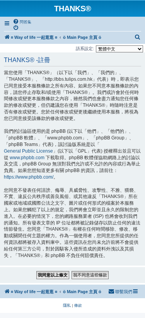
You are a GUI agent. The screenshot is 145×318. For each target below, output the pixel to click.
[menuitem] (22, 22)
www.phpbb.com (27, 157)
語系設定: (85, 48)
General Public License (28, 151)
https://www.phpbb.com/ (28, 177)
